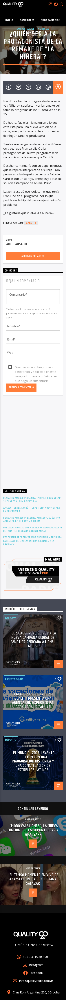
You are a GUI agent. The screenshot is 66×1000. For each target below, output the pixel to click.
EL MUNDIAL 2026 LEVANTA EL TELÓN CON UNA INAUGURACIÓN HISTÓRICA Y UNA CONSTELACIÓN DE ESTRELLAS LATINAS (33, 761)
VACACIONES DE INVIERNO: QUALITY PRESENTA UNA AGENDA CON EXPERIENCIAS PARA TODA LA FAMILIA (33, 700)
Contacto (33, 32)
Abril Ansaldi (16, 244)
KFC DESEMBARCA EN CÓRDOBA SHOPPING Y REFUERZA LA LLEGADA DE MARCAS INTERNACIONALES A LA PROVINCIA (32, 541)
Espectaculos (14, 679)
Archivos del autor (33, 256)
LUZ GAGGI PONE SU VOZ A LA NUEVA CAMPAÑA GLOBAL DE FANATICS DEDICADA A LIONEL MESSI (32, 529)
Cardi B (31, 222)
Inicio (9, 20)
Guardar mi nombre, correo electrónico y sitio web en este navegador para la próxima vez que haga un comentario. (36, 367)
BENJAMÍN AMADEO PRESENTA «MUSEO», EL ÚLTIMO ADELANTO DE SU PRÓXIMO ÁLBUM (31, 519)
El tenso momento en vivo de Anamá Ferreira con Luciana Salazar (33, 879)
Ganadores (27, 20)
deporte (10, 618)
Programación (51, 20)
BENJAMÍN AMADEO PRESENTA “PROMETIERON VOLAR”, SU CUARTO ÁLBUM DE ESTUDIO (32, 499)
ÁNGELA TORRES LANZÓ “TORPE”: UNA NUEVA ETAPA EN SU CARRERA (31, 509)
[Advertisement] (33, 443)
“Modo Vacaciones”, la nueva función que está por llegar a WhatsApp (33, 830)
